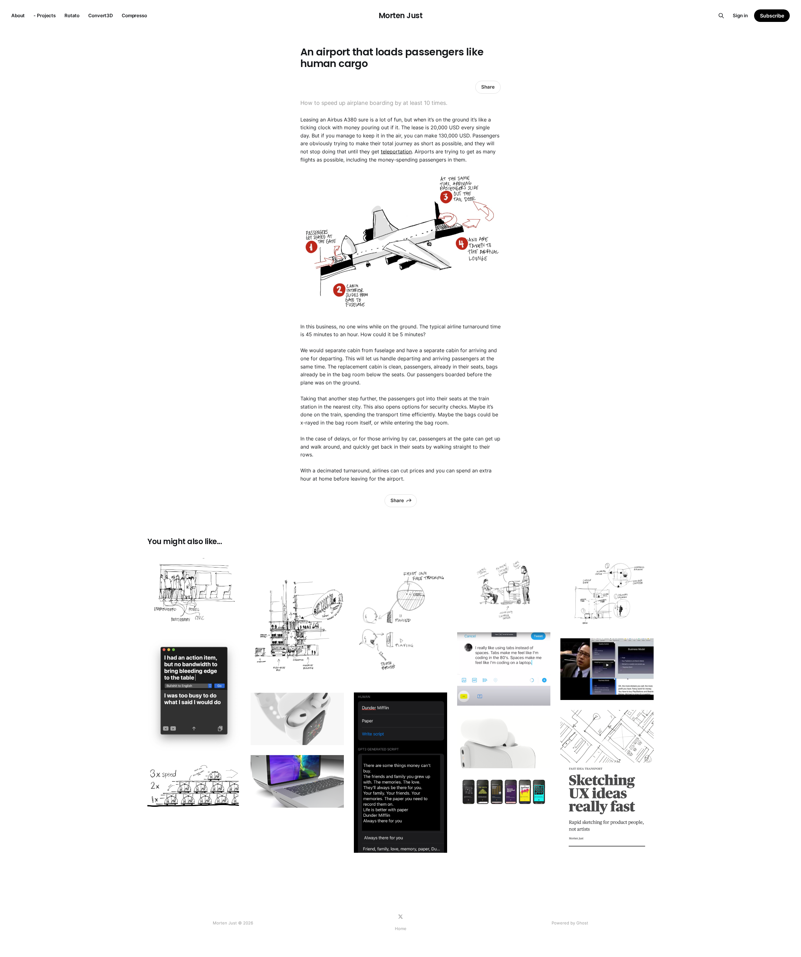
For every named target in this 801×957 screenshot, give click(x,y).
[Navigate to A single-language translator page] (194, 695)
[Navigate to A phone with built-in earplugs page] (503, 742)
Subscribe (772, 16)
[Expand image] (231, 618)
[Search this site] (721, 15)
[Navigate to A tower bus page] (297, 620)
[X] (400, 916)
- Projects (44, 15)
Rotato (71, 15)
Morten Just (401, 15)
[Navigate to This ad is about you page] (400, 772)
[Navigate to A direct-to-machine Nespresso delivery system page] (607, 593)
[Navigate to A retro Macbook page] (297, 781)
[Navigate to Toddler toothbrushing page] (400, 620)
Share (488, 87)
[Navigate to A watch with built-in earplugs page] (297, 719)
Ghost (582, 922)
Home (400, 928)
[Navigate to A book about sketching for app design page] (607, 782)
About (18, 15)
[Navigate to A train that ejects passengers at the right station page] (194, 593)
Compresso (134, 15)
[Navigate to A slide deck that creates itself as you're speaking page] (607, 669)
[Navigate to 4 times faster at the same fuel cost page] (194, 786)
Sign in (740, 15)
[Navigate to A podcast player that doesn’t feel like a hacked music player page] (503, 791)
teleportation (396, 151)
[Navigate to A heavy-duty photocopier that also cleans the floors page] (503, 590)
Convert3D (100, 15)
